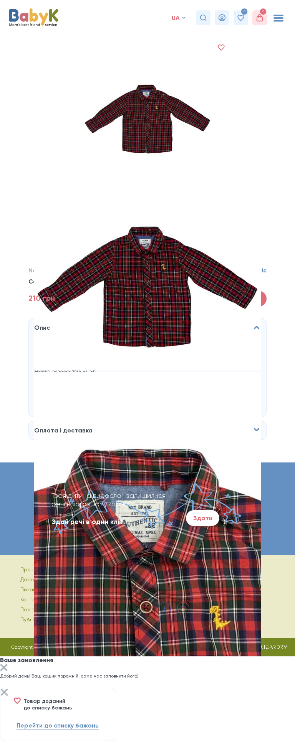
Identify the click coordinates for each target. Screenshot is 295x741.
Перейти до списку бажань (58, 725)
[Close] (4, 668)
